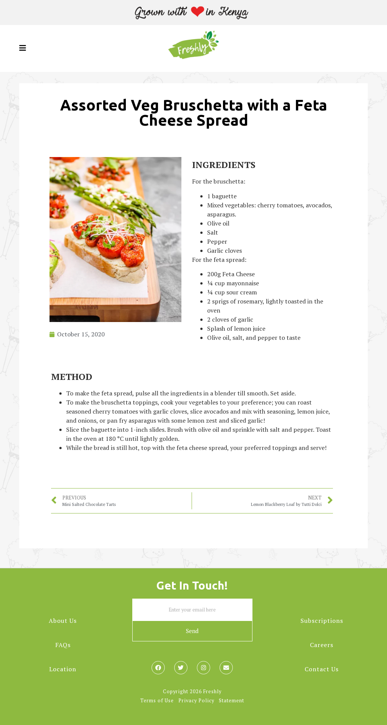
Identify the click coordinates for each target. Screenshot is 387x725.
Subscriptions (321, 620)
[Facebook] (158, 667)
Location (62, 669)
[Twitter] (180, 667)
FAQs (63, 645)
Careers (321, 645)
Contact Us (322, 669)
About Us (63, 620)
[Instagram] (203, 667)
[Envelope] (226, 667)
